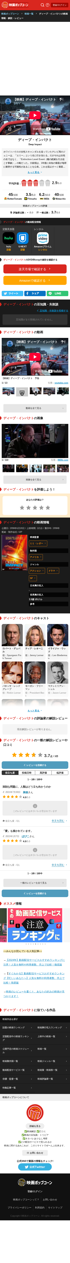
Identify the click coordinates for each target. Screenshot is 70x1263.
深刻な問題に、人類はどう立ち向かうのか (27, 786)
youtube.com (61, 383)
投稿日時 (26, 772)
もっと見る (34, 172)
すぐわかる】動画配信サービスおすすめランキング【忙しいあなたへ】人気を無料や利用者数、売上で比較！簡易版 (34, 978)
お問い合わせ (36, 1153)
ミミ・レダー (36, 543)
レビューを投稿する (36, 765)
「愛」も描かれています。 (18, 830)
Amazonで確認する (32, 280)
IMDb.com (63, 460)
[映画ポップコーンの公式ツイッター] (35, 1167)
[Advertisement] (35, 59)
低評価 (60, 772)
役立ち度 (10, 772)
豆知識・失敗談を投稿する (53, 310)
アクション (35, 570)
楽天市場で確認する (32, 269)
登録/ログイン (60, 5)
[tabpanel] (35, 925)
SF (31, 578)
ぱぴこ (25, 836)
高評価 (43, 772)
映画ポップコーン (10, 13)
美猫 (25, 792)
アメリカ (34, 557)
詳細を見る (35, 1126)
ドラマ (51, 570)
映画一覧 (29, 13)
